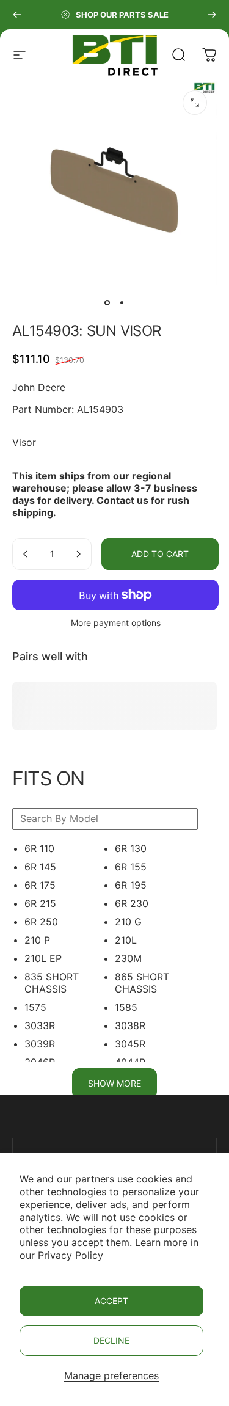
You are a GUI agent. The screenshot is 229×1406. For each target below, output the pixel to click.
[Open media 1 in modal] (195, 102)
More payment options (116, 622)
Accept (111, 1300)
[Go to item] (107, 302)
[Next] (211, 14)
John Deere (38, 387)
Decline (111, 1340)
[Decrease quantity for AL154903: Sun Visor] (25, 554)
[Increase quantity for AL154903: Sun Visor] (78, 554)
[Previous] (17, 14)
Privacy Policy (70, 1255)
